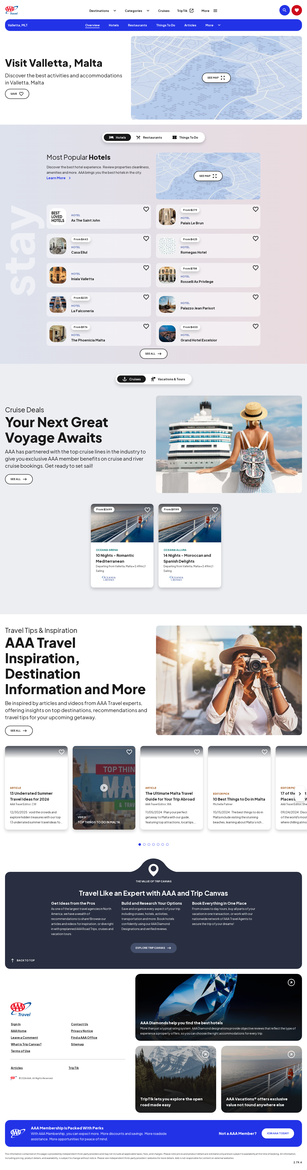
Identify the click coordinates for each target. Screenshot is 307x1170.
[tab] (117, 137)
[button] (140, 844)
